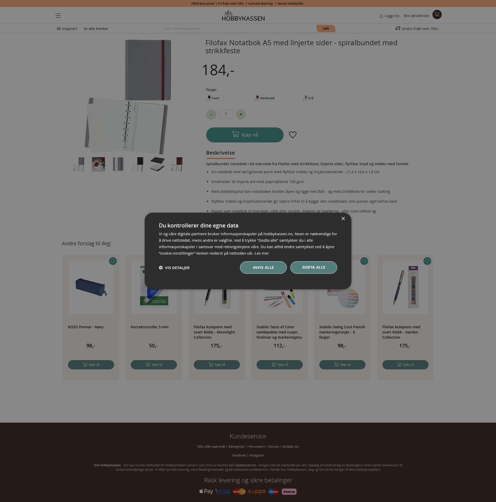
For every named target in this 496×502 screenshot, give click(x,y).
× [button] (343, 219)
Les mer (262, 252)
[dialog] (248, 251)
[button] (174, 268)
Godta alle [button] (314, 267)
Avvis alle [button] (263, 267)
